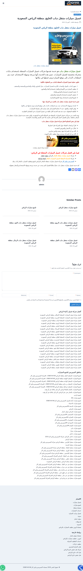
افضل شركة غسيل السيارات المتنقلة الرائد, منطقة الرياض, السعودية (61, 320)
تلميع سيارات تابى (76, 428)
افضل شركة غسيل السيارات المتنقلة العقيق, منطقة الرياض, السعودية (61, 331)
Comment (76, 273)
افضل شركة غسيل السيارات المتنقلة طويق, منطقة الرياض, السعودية (61, 365)
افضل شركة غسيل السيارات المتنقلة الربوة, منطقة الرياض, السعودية (61, 323)
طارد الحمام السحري (75, 547)
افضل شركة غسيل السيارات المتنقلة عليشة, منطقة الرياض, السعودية (61, 367)
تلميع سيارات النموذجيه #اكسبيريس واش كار (68, 423)
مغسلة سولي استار (75, 536)
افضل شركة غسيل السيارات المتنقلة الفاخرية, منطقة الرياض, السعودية (60, 334)
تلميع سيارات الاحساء (75, 403)
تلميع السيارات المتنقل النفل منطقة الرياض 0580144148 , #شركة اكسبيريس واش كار (55, 376)
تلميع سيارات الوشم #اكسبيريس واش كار (69, 425)
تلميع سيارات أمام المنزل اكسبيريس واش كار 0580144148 (63, 400)
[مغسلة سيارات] (80, 567)
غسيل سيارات (77, 502)
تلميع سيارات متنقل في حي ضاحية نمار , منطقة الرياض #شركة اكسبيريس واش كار (57, 470)
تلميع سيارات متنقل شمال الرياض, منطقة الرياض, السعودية (64, 461)
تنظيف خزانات (77, 544)
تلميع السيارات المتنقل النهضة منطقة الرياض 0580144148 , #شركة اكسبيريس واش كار (55, 378)
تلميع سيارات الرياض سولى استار (71, 411)
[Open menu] (3, 3)
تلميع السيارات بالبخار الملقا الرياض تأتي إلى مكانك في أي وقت (62, 389)
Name (77, 295)
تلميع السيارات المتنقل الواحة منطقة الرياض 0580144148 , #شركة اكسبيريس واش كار (55, 381)
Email (51, 295)
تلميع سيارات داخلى (75, 434)
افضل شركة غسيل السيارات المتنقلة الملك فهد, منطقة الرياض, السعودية (60, 348)
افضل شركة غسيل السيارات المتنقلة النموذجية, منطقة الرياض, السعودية (60, 356)
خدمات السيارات (77, 14)
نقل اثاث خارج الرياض (74, 552)
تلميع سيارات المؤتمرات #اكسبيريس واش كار (68, 420)
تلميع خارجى (77, 395)
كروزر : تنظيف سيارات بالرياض (72, 538)
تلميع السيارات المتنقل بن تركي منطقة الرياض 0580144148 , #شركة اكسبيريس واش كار (55, 384)
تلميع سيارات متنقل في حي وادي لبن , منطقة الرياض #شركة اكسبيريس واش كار (57, 478)
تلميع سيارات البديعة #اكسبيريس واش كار (69, 406)
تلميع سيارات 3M (76, 398)
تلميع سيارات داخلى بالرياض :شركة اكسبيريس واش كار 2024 (63, 436)
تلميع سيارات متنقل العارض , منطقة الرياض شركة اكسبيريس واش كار (60, 442)
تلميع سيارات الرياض (29, 207)
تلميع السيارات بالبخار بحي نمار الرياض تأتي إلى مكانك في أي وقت (62, 392)
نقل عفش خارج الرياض (74, 555)
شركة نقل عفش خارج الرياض (72, 549)
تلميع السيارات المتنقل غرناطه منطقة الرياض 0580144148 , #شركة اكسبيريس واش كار (55, 387)
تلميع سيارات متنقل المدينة (73, 445)
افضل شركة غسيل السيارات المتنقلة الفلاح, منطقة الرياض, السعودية (61, 337)
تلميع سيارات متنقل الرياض (68, 207)
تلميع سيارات (77, 505)
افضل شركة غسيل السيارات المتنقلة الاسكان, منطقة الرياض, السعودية (60, 315)
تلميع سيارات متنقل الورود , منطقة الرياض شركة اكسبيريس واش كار (61, 450)
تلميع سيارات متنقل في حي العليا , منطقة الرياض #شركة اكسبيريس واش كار (58, 464)
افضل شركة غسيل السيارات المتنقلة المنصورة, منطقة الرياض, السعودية (60, 351)
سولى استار (77, 519)
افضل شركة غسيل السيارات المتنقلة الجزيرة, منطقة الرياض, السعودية (60, 318)
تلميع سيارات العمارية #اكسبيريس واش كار (68, 417)
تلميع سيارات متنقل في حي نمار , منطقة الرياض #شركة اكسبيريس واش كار (59, 475)
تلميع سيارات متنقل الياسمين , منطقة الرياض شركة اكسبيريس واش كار (60, 453)
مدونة (79, 516)
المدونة (79, 524)
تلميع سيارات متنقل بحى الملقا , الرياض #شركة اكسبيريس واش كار (61, 456)
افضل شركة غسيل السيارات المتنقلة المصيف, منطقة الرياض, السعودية (60, 345)
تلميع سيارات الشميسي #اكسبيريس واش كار (68, 414)
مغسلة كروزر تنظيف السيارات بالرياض (70, 527)
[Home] (80, 11)
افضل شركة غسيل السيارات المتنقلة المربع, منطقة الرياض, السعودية (61, 343)
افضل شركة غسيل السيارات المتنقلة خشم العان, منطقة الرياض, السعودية (59, 359)
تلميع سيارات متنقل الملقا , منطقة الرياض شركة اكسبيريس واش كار (61, 448)
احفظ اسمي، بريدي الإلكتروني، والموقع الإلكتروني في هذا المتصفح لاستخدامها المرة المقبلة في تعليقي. (52, 300)
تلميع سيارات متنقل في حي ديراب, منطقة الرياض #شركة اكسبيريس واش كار (58, 467)
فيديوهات (78, 522)
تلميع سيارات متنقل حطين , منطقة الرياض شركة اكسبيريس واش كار (61, 459)
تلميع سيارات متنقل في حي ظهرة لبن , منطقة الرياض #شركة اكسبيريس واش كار (57, 472)
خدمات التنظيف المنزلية (74, 541)
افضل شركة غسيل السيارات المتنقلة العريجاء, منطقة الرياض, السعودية (60, 329)
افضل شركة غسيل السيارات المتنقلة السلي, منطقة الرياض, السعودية (61, 326)
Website (23, 295)
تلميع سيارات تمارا (75, 431)
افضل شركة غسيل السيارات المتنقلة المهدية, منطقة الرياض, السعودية (60, 354)
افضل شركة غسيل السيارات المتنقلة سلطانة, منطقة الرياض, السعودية (60, 362)
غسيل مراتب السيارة (75, 513)
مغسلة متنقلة (77, 508)
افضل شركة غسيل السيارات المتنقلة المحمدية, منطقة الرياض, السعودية (60, 340)
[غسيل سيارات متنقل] (2, 567)
